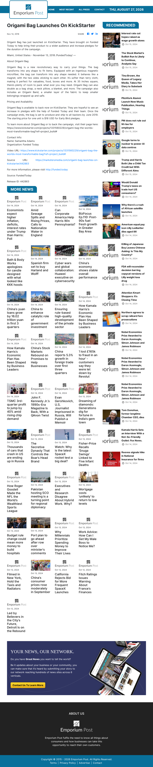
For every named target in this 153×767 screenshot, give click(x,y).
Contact (99, 9)
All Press (84, 9)
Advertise (84, 762)
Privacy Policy (68, 762)
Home (51, 9)
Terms (53, 762)
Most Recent (66, 9)
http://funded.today (57, 169)
